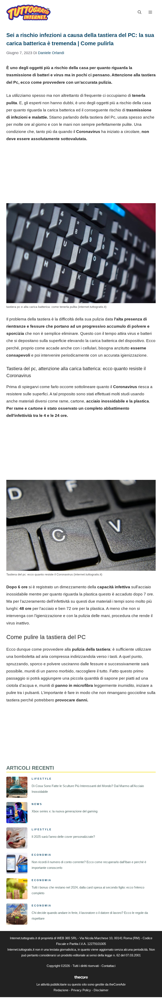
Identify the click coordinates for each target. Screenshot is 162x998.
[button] (139, 12)
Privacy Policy (81, 990)
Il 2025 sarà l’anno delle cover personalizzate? (63, 836)
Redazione (61, 990)
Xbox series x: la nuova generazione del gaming (64, 811)
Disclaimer (101, 990)
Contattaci (108, 966)
